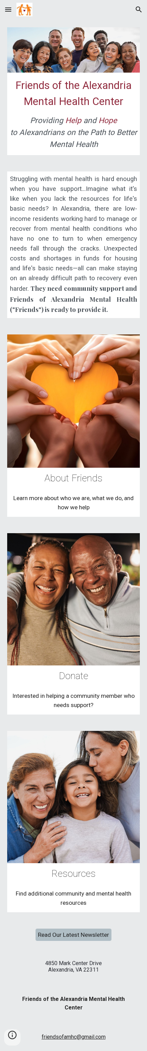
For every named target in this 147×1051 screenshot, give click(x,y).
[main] (73, 114)
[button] (8, 9)
